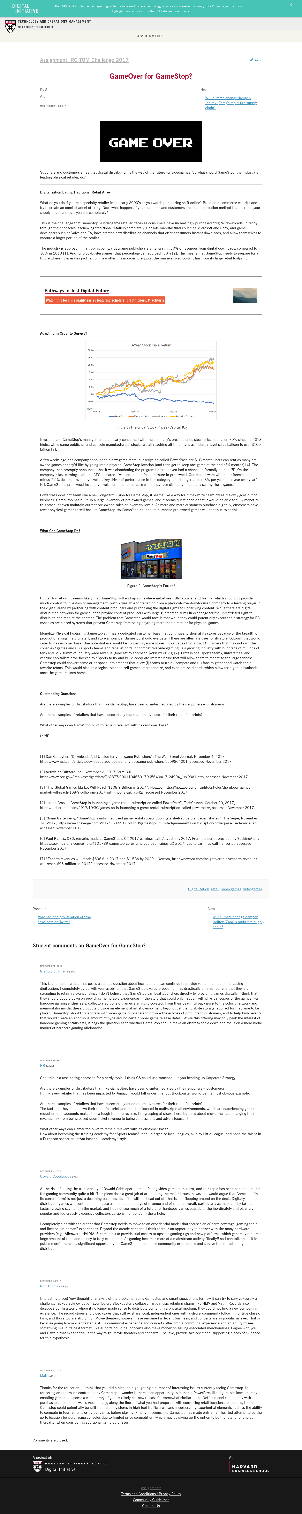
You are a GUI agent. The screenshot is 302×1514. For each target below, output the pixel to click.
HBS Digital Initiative (75, 6)
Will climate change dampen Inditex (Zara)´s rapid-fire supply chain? (231, 103)
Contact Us (151, 1505)
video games (231, 889)
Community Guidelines (151, 1499)
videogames (252, 889)
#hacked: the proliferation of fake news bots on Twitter (64, 919)
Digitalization (198, 889)
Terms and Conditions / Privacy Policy (151, 1493)
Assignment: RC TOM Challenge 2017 (84, 59)
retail (215, 889)
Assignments (151, 36)
